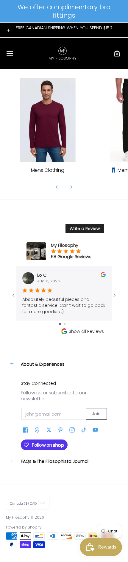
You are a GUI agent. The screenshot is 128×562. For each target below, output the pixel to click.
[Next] (71, 187)
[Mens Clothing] (47, 120)
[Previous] (56, 187)
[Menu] (9, 53)
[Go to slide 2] (64, 324)
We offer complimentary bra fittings (64, 11)
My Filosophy (17, 517)
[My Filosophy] (62, 53)
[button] (117, 53)
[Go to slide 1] (60, 324)
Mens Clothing (47, 170)
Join (96, 414)
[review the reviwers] (103, 276)
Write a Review (85, 229)
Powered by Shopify (24, 527)
